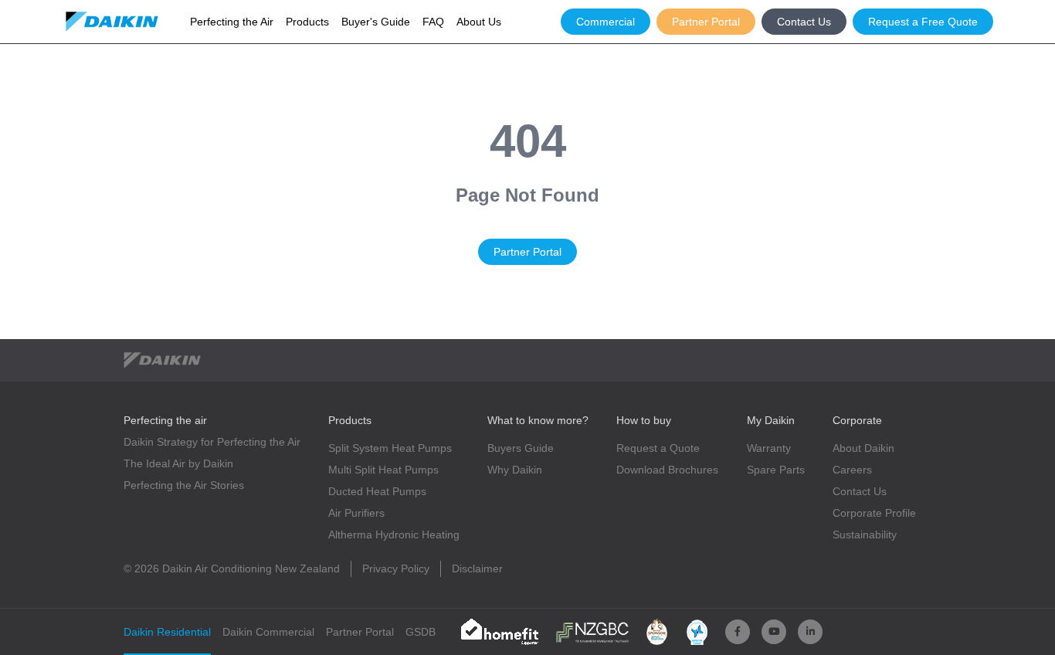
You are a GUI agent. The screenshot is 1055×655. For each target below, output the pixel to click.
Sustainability (865, 534)
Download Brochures (667, 469)
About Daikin (863, 448)
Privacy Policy (395, 568)
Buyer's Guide (375, 21)
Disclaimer (477, 568)
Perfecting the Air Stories (184, 485)
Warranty (769, 448)
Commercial (605, 21)
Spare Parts (776, 469)
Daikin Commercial (268, 632)
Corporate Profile (874, 513)
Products (307, 21)
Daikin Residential (167, 632)
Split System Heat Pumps (390, 448)
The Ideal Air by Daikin (178, 463)
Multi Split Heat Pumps (383, 469)
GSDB (420, 632)
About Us (478, 21)
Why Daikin (514, 469)
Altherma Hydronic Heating (394, 534)
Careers (852, 469)
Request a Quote (658, 448)
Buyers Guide (520, 448)
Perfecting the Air (231, 21)
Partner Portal (706, 21)
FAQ (433, 21)
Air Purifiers (356, 513)
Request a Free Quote (923, 21)
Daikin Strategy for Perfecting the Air (212, 442)
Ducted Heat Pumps (377, 491)
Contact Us (804, 21)
